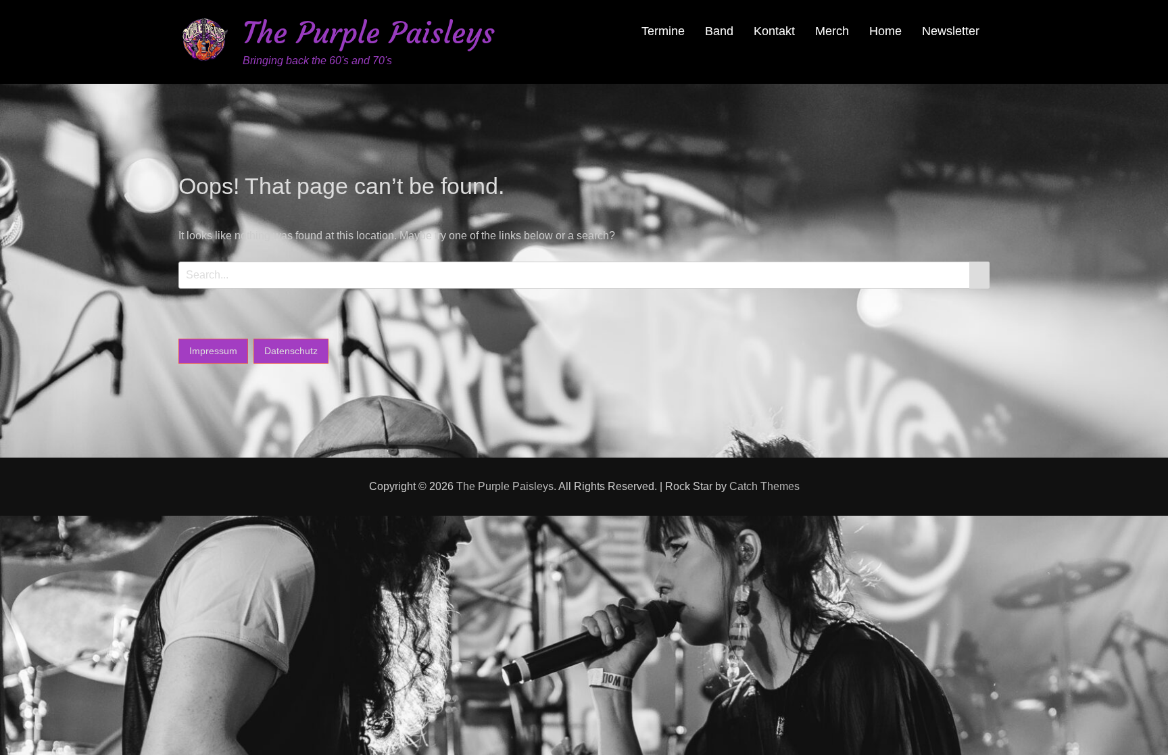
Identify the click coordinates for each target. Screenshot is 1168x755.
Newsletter (950, 31)
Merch (832, 31)
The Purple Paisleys (369, 32)
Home (885, 31)
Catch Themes (764, 486)
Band (719, 31)
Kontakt (774, 31)
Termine (663, 31)
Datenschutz (291, 350)
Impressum (213, 350)
